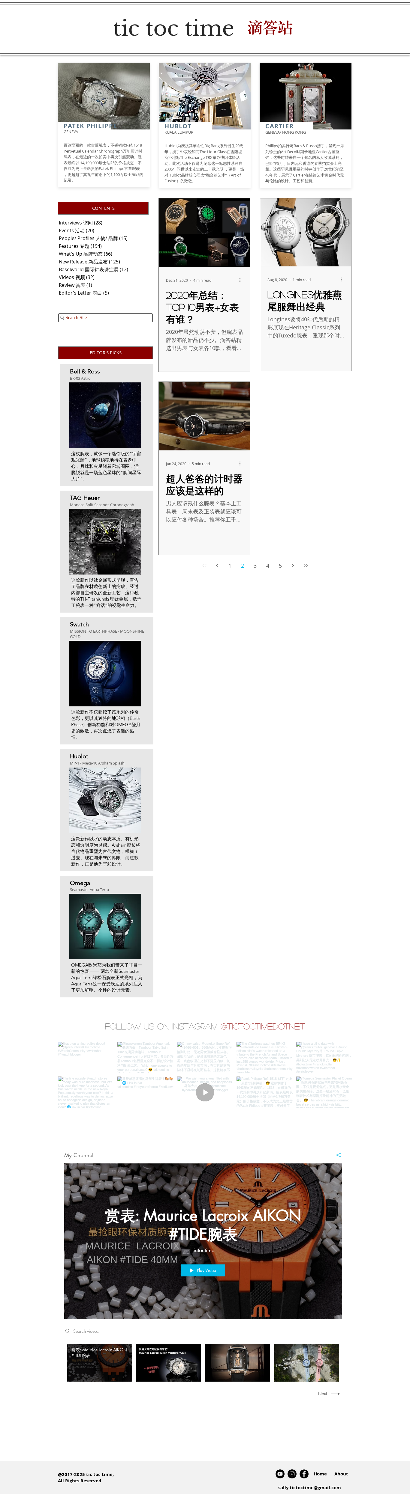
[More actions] (242, 280)
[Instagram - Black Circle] (292, 1473)
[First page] (204, 565)
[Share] (336, 1155)
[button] (103, 208)
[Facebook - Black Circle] (304, 1473)
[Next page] (293, 565)
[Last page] (305, 565)
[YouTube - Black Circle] (280, 1473)
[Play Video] (100, 1363)
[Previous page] (217, 565)
